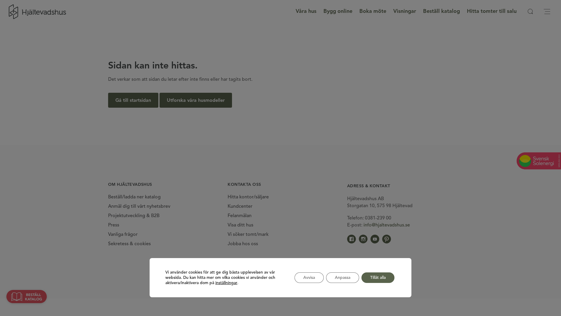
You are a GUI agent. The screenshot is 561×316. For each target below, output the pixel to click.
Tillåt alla (378, 278)
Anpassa (342, 278)
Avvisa (309, 278)
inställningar (226, 283)
